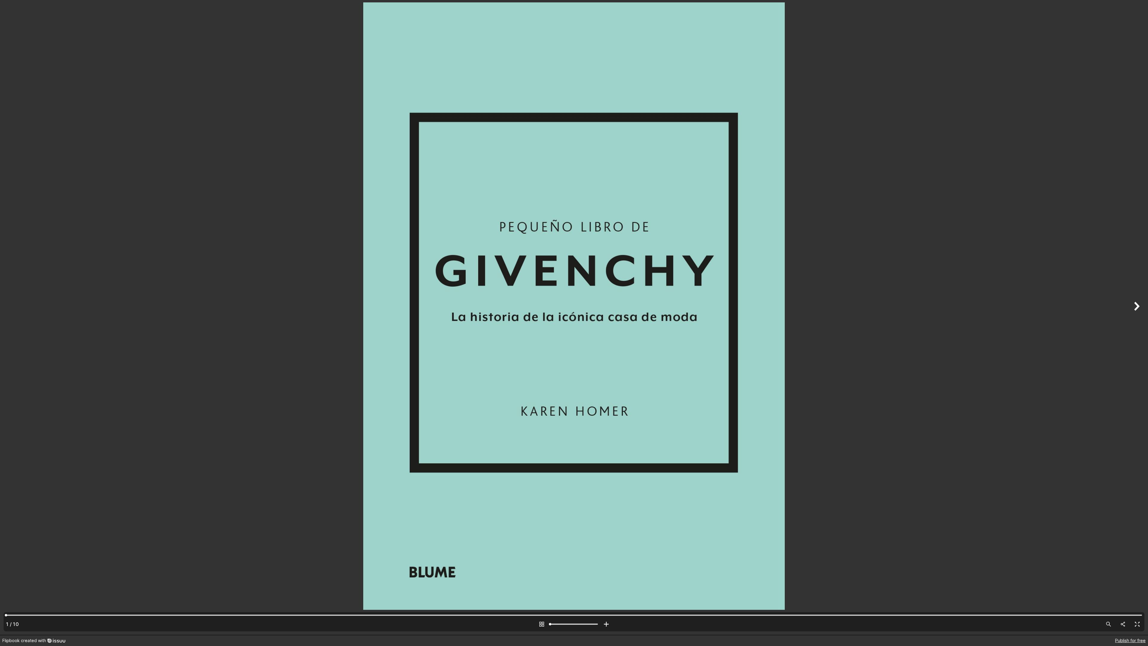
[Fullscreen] (1137, 624)
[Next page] (1136, 317)
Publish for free (1130, 640)
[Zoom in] (606, 624)
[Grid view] (542, 624)
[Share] (1123, 624)
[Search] (1109, 624)
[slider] (574, 624)
